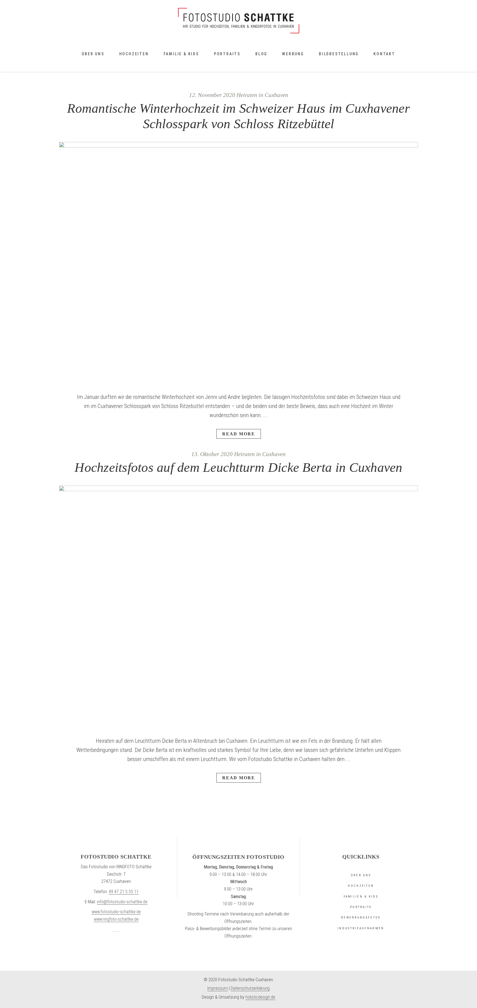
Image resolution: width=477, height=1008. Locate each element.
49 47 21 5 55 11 (124, 891)
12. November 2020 (212, 95)
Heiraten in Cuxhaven (262, 95)
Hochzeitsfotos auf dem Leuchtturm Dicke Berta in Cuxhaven (238, 467)
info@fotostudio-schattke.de (122, 901)
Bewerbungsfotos (361, 917)
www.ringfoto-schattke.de (116, 919)
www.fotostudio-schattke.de (116, 911)
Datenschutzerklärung (250, 988)
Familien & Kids (361, 896)
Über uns (361, 875)
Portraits (361, 907)
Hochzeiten (361, 886)
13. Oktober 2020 (212, 454)
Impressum (217, 988)
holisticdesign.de (260, 997)
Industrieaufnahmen (361, 928)
